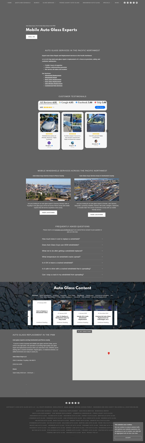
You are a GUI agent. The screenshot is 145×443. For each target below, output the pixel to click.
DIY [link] (112, 295)
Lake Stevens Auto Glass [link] (72, 418)
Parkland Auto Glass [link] (107, 425)
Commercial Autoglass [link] (102, 295)
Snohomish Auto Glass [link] (91, 2)
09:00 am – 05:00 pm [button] (26, 373)
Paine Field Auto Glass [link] (107, 423)
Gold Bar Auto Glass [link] (70, 423)
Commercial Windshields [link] (82, 413)
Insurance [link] (77, 297)
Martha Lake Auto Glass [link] (88, 423)
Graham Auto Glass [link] (73, 432)
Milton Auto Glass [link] (39, 430)
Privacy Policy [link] (92, 432)
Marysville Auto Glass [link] (106, 415)
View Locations (48, 212)
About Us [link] (56, 295)
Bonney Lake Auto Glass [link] (75, 427)
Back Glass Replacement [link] (41, 413)
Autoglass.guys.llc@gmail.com (64, 230)
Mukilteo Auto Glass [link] (61, 420)
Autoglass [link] (63, 295)
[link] (124, 2)
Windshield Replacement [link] (99, 297)
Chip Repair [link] (80, 295)
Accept (128, 437)
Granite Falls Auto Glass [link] (100, 420)
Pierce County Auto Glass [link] (69, 2)
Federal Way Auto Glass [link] (56, 432)
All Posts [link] (35, 295)
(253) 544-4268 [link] (17, 364)
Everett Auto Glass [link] (89, 415)
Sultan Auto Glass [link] (54, 423)
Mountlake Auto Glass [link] (38, 425)
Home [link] (10, 2)
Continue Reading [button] (41, 322)
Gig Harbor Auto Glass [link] (56, 427)
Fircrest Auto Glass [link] (89, 430)
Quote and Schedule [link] (23, 2)
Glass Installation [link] (67, 297)
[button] (49, 3)
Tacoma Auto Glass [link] (55, 415)
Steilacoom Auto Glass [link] (56, 430)
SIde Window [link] (86, 297)
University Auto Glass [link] (38, 427)
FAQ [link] (58, 297)
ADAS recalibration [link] (45, 295)
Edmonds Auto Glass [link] (54, 418)
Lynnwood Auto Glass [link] (37, 418)
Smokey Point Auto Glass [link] (79, 420)
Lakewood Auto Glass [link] (56, 425)
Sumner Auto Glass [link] (73, 430)
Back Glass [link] (71, 295)
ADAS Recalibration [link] (86, 411)
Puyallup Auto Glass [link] (73, 425)
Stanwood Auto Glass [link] (37, 423)
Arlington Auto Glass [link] (43, 420)
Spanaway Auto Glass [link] (90, 425)
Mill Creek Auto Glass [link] (91, 418)
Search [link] (36, 2)
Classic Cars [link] (89, 295)
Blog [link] (84, 432)
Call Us (31, 36)
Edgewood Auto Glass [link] (107, 427)
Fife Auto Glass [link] (92, 427)
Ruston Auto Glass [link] (106, 430)
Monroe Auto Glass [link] (108, 418)
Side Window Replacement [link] (62, 413)
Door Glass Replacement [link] (47, 297)
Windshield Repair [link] (102, 411)
